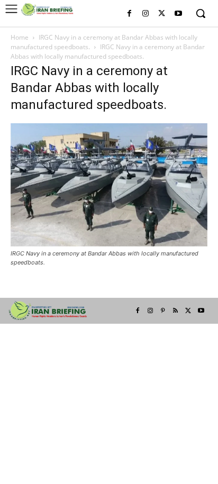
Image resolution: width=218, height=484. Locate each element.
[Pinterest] (163, 311)
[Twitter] (161, 14)
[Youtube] (178, 14)
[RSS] (175, 311)
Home (20, 37)
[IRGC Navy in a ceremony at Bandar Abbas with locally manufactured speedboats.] (109, 243)
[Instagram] (146, 14)
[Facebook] (129, 14)
